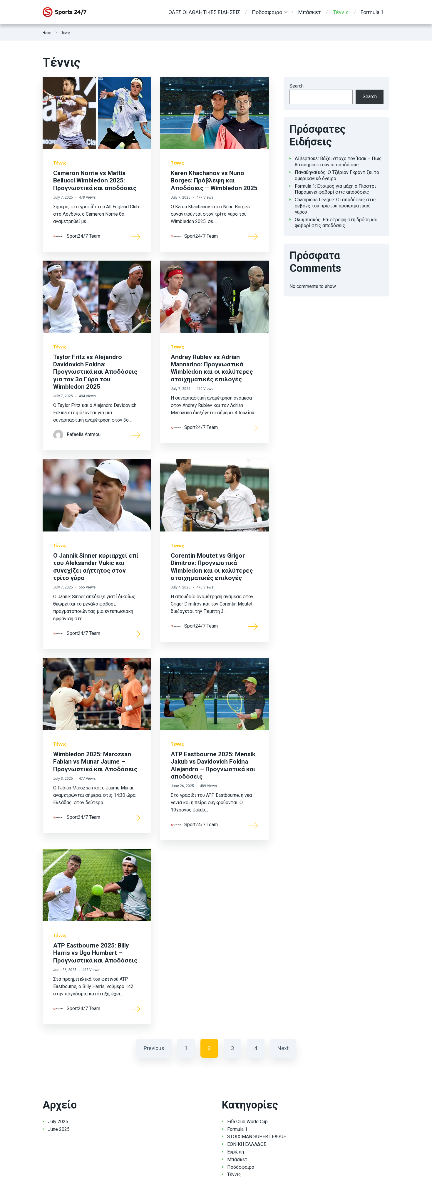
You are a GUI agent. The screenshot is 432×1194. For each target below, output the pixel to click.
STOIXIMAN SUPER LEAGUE (256, 1136)
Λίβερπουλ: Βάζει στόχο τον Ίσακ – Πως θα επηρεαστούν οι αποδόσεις (338, 161)
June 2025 (59, 1129)
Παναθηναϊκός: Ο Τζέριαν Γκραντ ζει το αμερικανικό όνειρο (337, 175)
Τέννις (341, 12)
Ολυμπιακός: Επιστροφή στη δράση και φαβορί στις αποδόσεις (336, 223)
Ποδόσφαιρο (267, 12)
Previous (154, 1048)
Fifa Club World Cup (247, 1121)
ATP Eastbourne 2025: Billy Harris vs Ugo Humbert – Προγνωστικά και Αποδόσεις (95, 953)
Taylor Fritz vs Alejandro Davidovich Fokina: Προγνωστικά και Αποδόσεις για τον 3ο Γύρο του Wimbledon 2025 (95, 371)
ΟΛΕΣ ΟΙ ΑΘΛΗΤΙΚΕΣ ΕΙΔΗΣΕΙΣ (204, 12)
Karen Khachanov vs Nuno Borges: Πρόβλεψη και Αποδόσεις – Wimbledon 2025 (214, 180)
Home (47, 32)
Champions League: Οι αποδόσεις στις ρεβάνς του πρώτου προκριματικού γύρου (335, 206)
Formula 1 (372, 12)
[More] (136, 236)
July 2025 (58, 1121)
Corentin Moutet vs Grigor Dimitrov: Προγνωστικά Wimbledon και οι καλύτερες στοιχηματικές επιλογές (212, 566)
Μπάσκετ (309, 12)
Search (296, 86)
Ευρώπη (235, 1152)
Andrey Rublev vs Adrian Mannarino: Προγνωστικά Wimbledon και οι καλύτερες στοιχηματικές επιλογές (212, 368)
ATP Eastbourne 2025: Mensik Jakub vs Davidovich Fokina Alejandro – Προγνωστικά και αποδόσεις (213, 765)
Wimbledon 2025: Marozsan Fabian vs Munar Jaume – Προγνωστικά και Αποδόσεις (95, 761)
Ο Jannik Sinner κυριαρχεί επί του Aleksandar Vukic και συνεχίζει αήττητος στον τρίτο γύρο (95, 566)
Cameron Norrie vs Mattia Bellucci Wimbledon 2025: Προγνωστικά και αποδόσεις (94, 180)
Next (283, 1048)
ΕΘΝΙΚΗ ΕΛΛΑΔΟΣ (246, 1144)
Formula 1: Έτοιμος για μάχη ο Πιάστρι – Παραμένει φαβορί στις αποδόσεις (337, 189)
